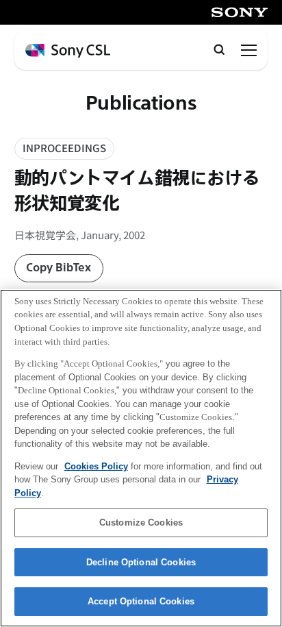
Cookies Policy (96, 466)
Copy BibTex (58, 267)
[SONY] (240, 12)
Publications (141, 103)
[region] (141, 458)
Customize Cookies (141, 522)
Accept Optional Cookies (141, 601)
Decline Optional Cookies (141, 562)
